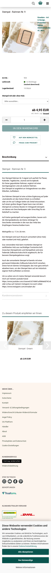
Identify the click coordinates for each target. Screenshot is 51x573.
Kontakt (5, 403)
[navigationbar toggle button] (47, 3)
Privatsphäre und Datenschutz (14, 441)
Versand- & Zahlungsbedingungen (15, 408)
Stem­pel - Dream (25, 348)
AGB (4, 436)
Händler (5, 427)
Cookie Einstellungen (10, 445)
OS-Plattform (7, 422)
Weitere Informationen (25, 567)
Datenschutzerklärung (28, 546)
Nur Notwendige (25, 560)
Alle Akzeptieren (25, 552)
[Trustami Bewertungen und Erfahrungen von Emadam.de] (9, 493)
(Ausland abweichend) (31, 84)
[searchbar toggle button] (33, 3)
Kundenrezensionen (12, 295)
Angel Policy (7, 417)
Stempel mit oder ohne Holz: (13, 96)
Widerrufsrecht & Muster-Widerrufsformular (19, 412)
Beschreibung (9, 157)
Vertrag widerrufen (11, 461)
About (4, 431)
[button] (6, 120)
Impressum (6, 393)
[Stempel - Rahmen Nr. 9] (25, 37)
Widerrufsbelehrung (10, 466)
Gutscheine (6, 398)
